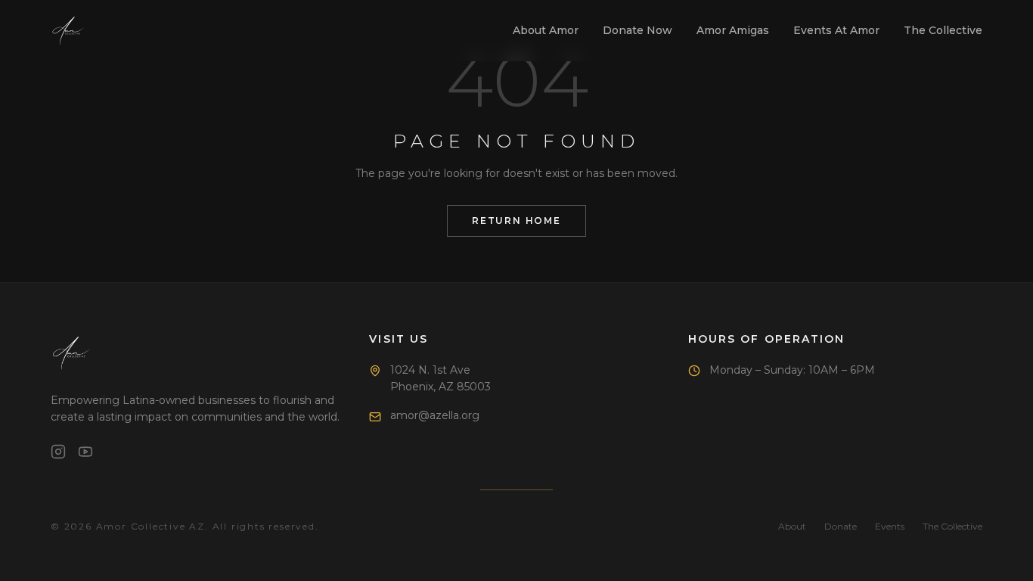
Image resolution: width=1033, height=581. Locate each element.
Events (889, 526)
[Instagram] (58, 451)
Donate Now (637, 30)
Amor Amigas (732, 30)
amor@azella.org (434, 415)
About (792, 526)
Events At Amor (836, 30)
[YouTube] (85, 451)
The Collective (943, 30)
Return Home (516, 220)
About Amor (546, 30)
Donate (840, 526)
